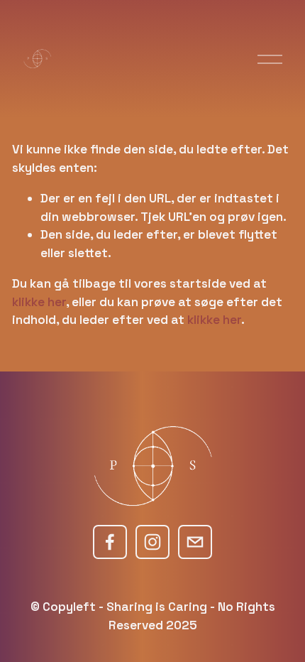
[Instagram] (152, 542)
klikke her (39, 302)
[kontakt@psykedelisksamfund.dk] (195, 542)
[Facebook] (110, 542)
